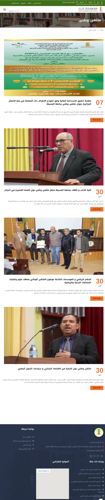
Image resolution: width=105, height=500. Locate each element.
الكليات (29, 3)
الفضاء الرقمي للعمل (25, 449)
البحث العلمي (15, 3)
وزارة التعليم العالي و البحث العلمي (90, 469)
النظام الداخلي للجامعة (69, 2)
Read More (97, 120)
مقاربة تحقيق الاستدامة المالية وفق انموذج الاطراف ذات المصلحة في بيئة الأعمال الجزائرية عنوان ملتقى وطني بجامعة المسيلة (50, 102)
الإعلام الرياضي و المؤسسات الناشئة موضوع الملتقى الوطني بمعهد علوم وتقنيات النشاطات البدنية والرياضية (50, 281)
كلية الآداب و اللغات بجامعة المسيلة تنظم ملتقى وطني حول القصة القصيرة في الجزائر (47, 190)
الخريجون (23, 3)
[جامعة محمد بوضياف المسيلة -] (90, 9)
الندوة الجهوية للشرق (94, 477)
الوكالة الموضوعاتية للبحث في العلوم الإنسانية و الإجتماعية (88, 490)
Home (101, 30)
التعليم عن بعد (27, 437)
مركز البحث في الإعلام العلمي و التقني (89, 473)
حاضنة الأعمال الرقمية (94, 485)
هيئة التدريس (37, 3)
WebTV (82, 2)
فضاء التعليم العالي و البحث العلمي (90, 496)
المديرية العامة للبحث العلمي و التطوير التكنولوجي (86, 481)
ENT (98, 2)
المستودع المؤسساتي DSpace (22, 441)
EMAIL (90, 2)
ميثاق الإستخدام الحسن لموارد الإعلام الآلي (88, 4)
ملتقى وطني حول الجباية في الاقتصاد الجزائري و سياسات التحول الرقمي (54, 368)
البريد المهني (27, 445)
